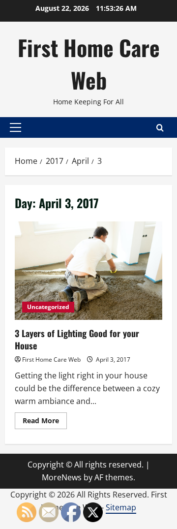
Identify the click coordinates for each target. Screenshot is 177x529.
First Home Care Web (89, 63)
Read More (45, 422)
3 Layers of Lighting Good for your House (88, 270)
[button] (15, 127)
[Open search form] (160, 127)
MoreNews (62, 477)
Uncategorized (48, 307)
